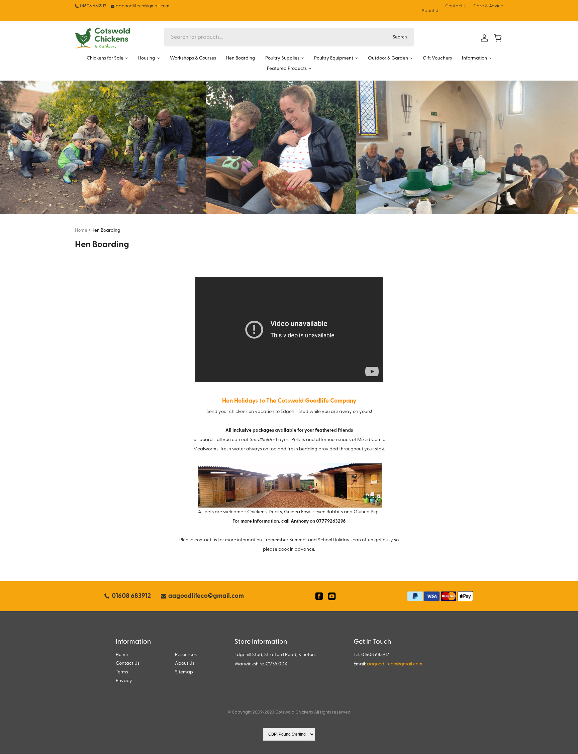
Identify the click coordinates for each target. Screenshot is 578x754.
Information (474, 58)
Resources (186, 654)
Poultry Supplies (282, 58)
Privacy (124, 680)
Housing (146, 58)
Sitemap (184, 672)
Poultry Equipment (333, 58)
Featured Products (287, 68)
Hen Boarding (240, 58)
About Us (431, 11)
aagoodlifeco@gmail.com (394, 664)
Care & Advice (488, 6)
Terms (122, 672)
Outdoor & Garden (388, 58)
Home (122, 654)
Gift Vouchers (437, 58)
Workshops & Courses (193, 58)
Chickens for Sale (105, 58)
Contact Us (457, 6)
